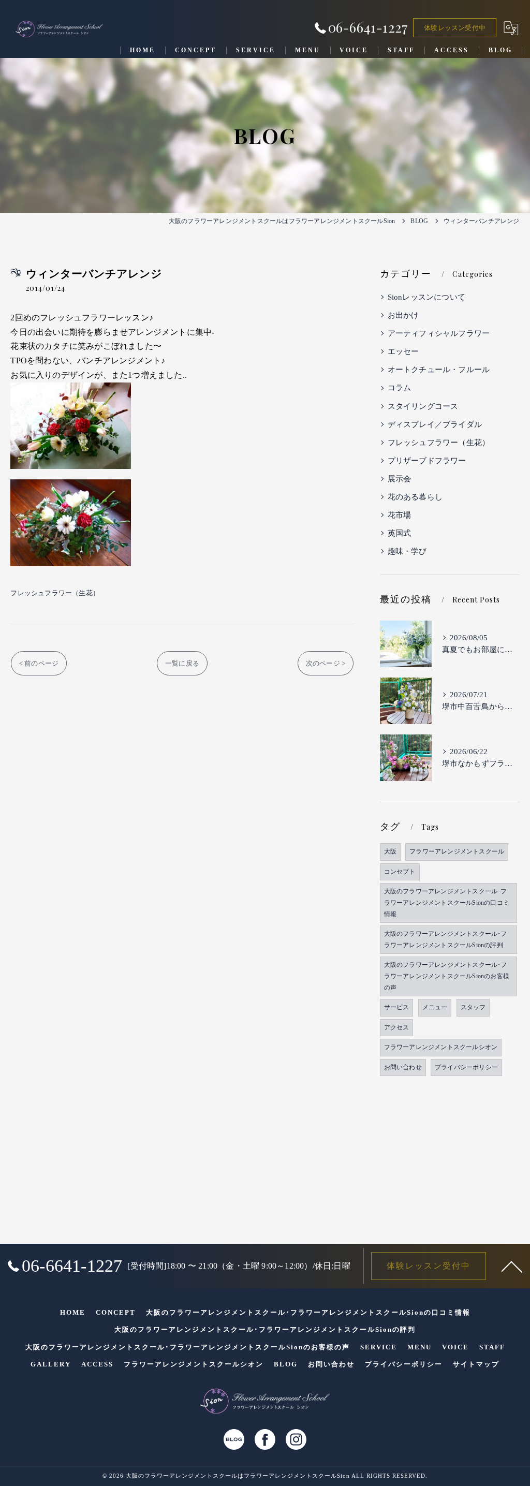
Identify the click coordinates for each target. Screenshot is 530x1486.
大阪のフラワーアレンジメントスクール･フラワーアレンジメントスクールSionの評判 (445, 939)
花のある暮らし (415, 497)
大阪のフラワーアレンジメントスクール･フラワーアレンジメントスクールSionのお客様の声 (446, 976)
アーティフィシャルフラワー (439, 333)
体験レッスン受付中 (454, 28)
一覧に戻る (182, 663)
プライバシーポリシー (466, 1067)
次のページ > (325, 663)
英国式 (399, 533)
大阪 (390, 851)
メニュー (435, 1007)
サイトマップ (476, 1364)
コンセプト (400, 871)
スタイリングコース (423, 406)
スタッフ (473, 1007)
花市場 (399, 515)
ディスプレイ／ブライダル (435, 424)
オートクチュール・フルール (439, 369)
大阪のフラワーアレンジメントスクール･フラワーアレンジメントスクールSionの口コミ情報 (446, 902)
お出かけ (403, 315)
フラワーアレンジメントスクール (456, 851)
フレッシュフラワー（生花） (54, 593)
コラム (399, 388)
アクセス (396, 1027)
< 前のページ (38, 663)
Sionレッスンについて (426, 297)
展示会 (399, 479)
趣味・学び (407, 551)
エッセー (403, 351)
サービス (396, 1007)
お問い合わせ (403, 1067)
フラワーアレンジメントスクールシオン (441, 1047)
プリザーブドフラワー (427, 461)
